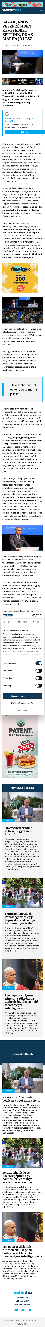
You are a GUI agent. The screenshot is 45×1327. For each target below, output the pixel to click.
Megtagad (22, 710)
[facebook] (22, 1310)
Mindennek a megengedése (22, 696)
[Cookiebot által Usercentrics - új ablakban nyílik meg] (32, 615)
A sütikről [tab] (37, 622)
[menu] (41, 10)
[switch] (38, 671)
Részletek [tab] (22, 622)
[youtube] (16, 1310)
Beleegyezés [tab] (8, 622)
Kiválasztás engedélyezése (22, 703)
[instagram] (29, 1310)
